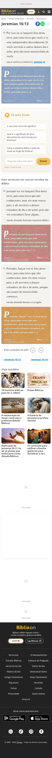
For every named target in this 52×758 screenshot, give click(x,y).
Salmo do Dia (38, 666)
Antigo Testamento (13, 677)
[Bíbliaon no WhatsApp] (11, 731)
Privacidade (13, 693)
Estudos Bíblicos (14, 660)
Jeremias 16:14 (39, 359)
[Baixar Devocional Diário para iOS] (39, 719)
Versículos (13, 655)
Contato (38, 688)
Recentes (38, 682)
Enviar (43, 161)
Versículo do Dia (13, 666)
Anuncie (26, 699)
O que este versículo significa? (21, 126)
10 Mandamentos (38, 655)
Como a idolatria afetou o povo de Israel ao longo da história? (23, 149)
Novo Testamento (38, 677)
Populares (13, 682)
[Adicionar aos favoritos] (48, 24)
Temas (13, 688)
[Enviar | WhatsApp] (42, 24)
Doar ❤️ (16, 641)
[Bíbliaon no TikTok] (21, 731)
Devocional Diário (38, 671)
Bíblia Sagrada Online (12, 13)
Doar (31, 12)
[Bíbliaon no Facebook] (41, 731)
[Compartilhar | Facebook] (37, 24)
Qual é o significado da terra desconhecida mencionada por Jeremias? (22, 137)
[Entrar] (38, 11)
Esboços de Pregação (38, 660)
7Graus (19, 742)
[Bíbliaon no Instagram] (31, 731)
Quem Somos (38, 693)
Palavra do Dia (14, 671)
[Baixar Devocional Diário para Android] (14, 719)
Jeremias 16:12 (12, 359)
